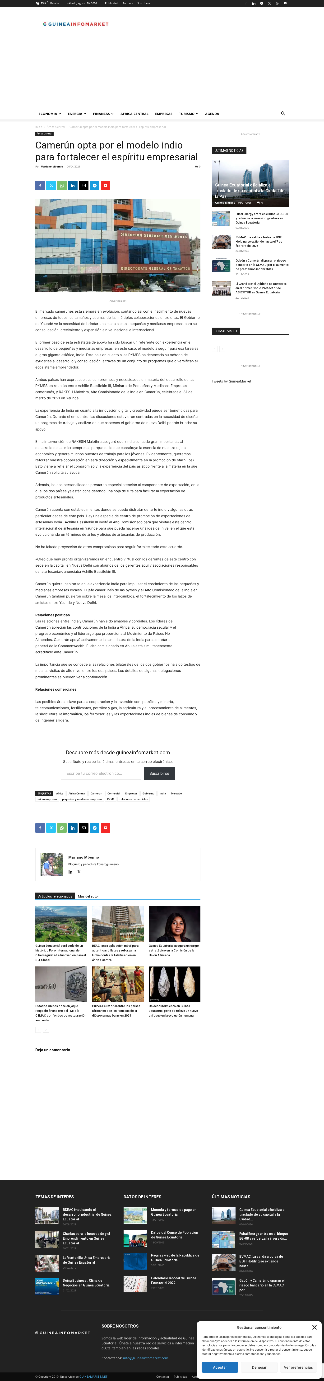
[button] (314, 1327)
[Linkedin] (253, 3)
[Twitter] (269, 3)
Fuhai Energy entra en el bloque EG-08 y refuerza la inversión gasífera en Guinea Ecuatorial (262, 218)
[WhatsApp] (277, 3)
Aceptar (220, 1367)
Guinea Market (225, 202)
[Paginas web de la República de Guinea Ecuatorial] (135, 1261)
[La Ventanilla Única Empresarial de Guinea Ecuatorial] (47, 1263)
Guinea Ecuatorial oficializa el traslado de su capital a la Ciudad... (262, 1214)
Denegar (259, 1367)
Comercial (113, 793)
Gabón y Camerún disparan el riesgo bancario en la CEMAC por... (262, 1285)
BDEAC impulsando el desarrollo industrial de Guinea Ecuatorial (87, 1214)
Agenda (212, 113)
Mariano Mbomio (52, 166)
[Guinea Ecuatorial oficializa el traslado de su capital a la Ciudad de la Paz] (224, 1215)
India (163, 793)
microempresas (47, 799)
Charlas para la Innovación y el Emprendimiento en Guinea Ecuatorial (86, 1238)
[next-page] (46, 1030)
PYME (110, 799)
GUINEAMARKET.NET (93, 1377)
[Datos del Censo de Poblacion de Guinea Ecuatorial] (135, 1238)
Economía (48, 113)
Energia (75, 113)
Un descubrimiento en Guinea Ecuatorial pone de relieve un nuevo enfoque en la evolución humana (173, 1010)
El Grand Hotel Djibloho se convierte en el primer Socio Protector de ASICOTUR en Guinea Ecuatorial (261, 288)
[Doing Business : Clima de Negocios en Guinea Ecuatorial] (47, 1286)
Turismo (186, 113)
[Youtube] (285, 3)
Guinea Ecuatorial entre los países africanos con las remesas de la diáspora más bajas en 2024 (116, 1010)
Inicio (38, 127)
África (59, 793)
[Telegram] (261, 3)
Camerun (96, 793)
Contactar (162, 1377)
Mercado (176, 793)
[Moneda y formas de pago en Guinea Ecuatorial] (135, 1215)
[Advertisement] (162, 72)
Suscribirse (159, 773)
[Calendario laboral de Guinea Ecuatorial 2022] (135, 1284)
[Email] (83, 185)
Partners (128, 3)
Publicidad (111, 3)
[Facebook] (246, 3)
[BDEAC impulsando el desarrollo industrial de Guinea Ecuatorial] (47, 1215)
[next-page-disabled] (222, 349)
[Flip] (105, 185)
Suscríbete (143, 3)
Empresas (163, 113)
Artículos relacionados (55, 896)
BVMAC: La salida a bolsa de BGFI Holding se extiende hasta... (261, 1261)
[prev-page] (38, 1030)
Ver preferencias (298, 1367)
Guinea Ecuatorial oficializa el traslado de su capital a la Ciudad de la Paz (249, 190)
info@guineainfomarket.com (145, 1358)
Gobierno (148, 793)
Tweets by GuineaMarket (231, 381)
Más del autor (88, 896)
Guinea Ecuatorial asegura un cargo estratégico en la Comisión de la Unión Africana (174, 950)
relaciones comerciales (134, 799)
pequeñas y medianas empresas (82, 799)
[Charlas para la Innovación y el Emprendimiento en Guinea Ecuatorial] (47, 1239)
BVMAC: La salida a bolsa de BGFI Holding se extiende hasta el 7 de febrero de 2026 (259, 241)
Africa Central (77, 793)
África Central (134, 113)
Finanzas (101, 113)
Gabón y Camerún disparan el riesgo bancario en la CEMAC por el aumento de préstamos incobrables (262, 265)
